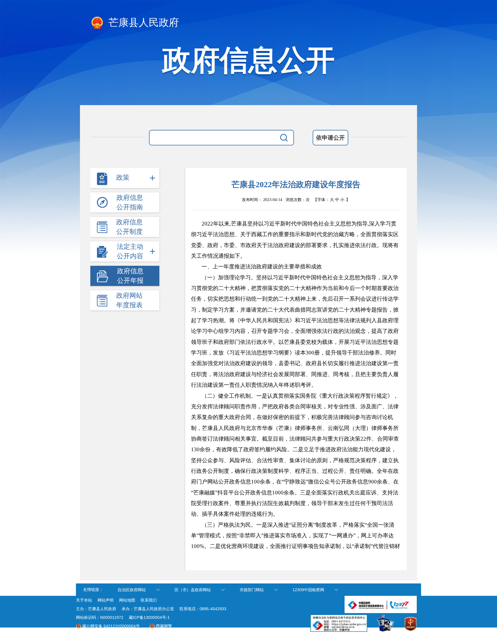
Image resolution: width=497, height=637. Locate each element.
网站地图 (127, 600)
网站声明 (106, 600)
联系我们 (149, 600)
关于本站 (84, 600)
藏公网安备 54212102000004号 (111, 626)
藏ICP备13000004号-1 (149, 617)
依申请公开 (330, 137)
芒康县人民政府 (142, 22)
